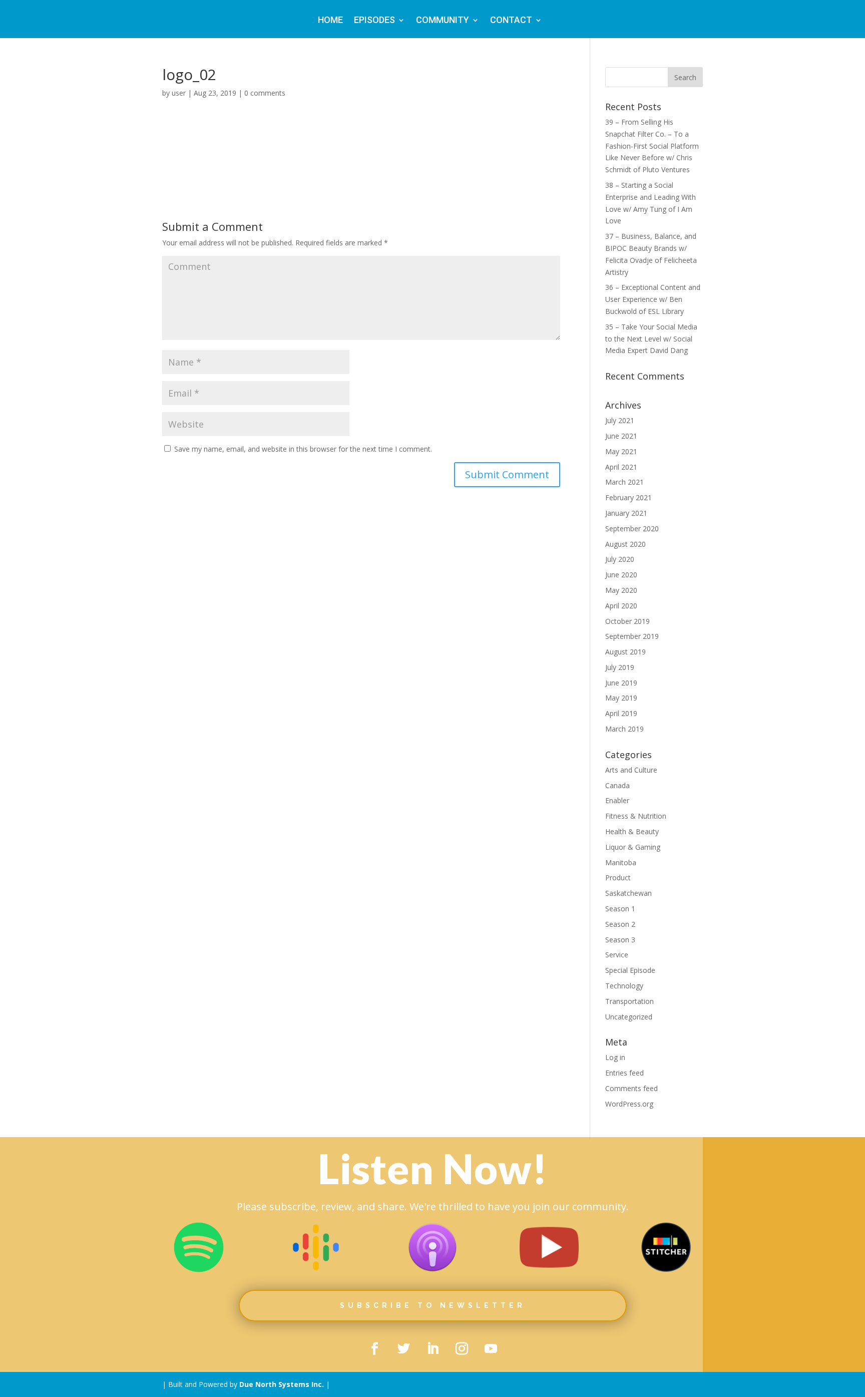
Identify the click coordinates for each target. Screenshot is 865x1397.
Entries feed (624, 1073)
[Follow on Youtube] (490, 1348)
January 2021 (626, 513)
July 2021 (619, 420)
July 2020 (619, 559)
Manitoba (620, 862)
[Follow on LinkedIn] (432, 1348)
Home (330, 21)
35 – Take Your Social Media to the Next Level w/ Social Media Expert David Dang (651, 339)
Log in (615, 1057)
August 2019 (625, 651)
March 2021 (624, 482)
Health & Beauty (632, 831)
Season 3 (620, 939)
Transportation (629, 1001)
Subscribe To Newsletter (433, 1305)
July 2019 (619, 667)
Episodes (374, 21)
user (179, 93)
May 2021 (621, 451)
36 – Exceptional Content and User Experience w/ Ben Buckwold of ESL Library (652, 299)
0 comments (264, 93)
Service (616, 954)
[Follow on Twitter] (403, 1348)
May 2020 (621, 590)
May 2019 (621, 698)
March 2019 (624, 729)
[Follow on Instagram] (461, 1348)
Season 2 (620, 924)
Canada (617, 785)
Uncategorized (628, 1016)
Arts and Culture (631, 770)
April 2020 (621, 605)
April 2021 (621, 467)
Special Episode (630, 970)
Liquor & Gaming (632, 847)
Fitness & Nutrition (635, 816)
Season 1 (620, 908)
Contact (511, 21)
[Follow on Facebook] (374, 1348)
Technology (624, 985)
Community (442, 21)
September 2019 (632, 636)
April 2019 (621, 713)
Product (618, 877)
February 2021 (628, 497)
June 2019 (621, 682)
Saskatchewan (628, 893)
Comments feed (631, 1088)
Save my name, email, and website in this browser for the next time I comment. (303, 449)
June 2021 (621, 436)
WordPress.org (629, 1104)
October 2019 (627, 621)
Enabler (617, 800)
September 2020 (632, 528)
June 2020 (621, 574)
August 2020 (625, 544)
